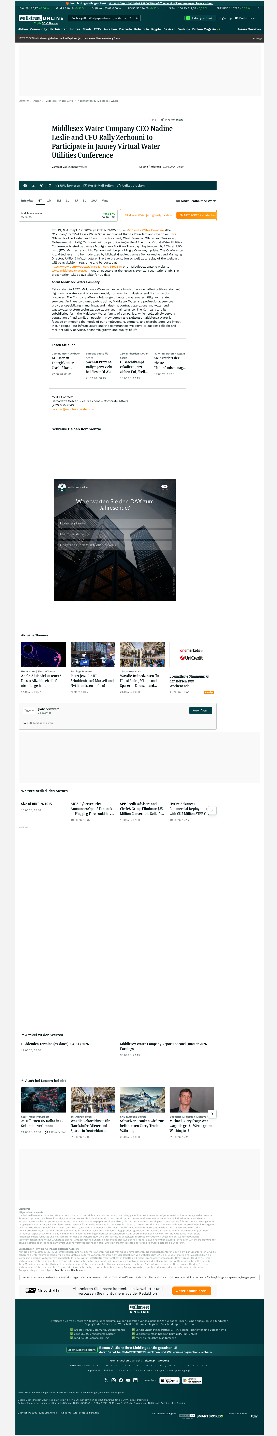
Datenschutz (124, 1370)
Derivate (125, 29)
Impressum (94, 1370)
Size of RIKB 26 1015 (36, 803)
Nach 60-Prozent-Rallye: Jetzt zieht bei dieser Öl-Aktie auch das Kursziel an (100, 367)
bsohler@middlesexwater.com (73, 409)
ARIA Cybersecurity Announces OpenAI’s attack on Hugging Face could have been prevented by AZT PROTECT (92, 808)
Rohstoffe (141, 29)
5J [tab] (84, 200)
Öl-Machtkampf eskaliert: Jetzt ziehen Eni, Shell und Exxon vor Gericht (132, 367)
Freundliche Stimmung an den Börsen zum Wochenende (189, 681)
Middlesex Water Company (145, 230)
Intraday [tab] (27, 200)
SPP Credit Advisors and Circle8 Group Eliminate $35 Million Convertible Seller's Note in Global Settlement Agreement (141, 808)
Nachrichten (58, 29)
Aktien (23, 29)
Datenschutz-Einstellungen (149, 1370)
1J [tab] (67, 200)
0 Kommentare (174, 119)
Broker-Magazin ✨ (206, 29)
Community (38, 29)
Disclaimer (108, 1370)
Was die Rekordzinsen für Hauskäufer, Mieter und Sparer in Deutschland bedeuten (139, 680)
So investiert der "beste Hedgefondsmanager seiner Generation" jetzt (170, 363)
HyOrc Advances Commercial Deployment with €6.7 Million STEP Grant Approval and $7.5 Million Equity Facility (191, 808)
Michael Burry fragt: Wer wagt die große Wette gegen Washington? (191, 1125)
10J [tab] (94, 200)
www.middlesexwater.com (71, 270)
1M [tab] (49, 200)
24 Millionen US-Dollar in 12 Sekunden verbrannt (42, 1123)
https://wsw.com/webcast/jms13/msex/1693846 (87, 266)
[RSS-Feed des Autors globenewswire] (25, 723)
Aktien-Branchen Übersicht (125, 1360)
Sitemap (150, 1360)
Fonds (87, 29)
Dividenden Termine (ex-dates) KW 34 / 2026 (55, 1043)
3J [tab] (76, 200)
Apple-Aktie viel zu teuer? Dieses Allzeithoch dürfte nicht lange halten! (41, 680)
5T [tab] (40, 200)
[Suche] (137, 18)
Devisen (169, 29)
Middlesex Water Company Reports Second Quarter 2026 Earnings (163, 1046)
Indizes (75, 29)
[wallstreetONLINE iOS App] (169, 1382)
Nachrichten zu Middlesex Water (98, 100)
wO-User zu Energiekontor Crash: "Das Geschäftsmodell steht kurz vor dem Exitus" (66, 363)
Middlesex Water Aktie (59, 100)
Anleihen (110, 29)
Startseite (24, 100)
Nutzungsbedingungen (179, 1370)
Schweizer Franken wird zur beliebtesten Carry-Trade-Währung (141, 1125)
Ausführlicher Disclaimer (69, 1270)
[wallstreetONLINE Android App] (192, 1382)
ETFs (97, 29)
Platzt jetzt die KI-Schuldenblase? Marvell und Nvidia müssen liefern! (92, 680)
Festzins (184, 29)
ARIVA (114, 1392)
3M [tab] (58, 200)
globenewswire (77, 166)
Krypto (156, 29)
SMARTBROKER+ (186, 1333)
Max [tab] (105, 200)
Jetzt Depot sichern (82, 1349)
